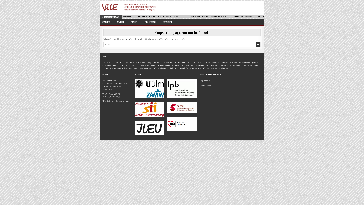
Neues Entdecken (150, 22)
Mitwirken (120, 22)
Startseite (106, 22)
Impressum (205, 81)
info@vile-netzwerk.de (119, 101)
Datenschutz (205, 86)
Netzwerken (167, 22)
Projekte (134, 22)
